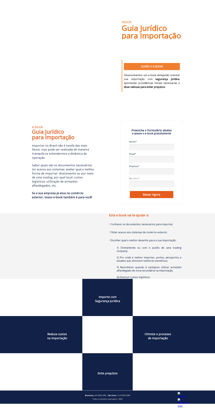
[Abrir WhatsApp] (207, 400)
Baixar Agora (151, 194)
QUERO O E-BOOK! (152, 66)
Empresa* (134, 166)
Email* (132, 154)
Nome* (133, 141)
